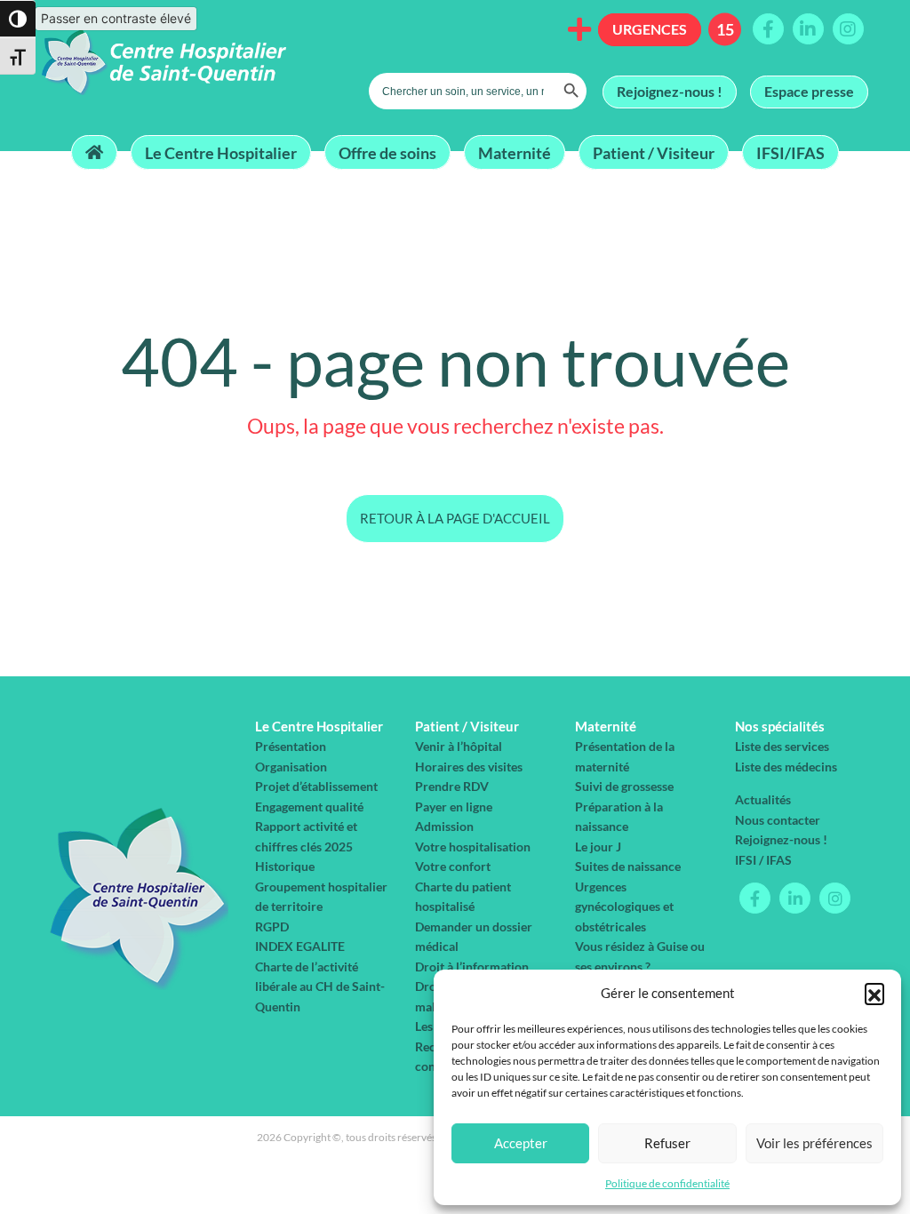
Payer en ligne (453, 806)
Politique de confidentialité (667, 1183)
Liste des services (782, 746)
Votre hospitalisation (473, 846)
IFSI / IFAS (763, 859)
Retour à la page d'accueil (455, 518)
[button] (874, 993)
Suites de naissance (628, 866)
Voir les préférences (814, 1143)
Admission (444, 826)
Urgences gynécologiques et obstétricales (624, 906)
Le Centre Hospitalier (221, 152)
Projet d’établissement (316, 786)
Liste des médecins (786, 766)
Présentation (290, 746)
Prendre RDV (452, 786)
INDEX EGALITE (300, 946)
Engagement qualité (309, 806)
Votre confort (453, 866)
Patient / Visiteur (653, 152)
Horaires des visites (469, 766)
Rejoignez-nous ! (669, 91)
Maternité (514, 152)
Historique (285, 866)
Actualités (763, 799)
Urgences (649, 28)
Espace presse (809, 91)
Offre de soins (387, 152)
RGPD (272, 926)
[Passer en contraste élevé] (18, 18)
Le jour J (598, 846)
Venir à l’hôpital (458, 746)
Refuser (667, 1143)
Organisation (291, 766)
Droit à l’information (472, 966)
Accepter (520, 1143)
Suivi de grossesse (624, 786)
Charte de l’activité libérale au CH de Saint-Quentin (320, 986)
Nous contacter (777, 819)
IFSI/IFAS (790, 152)
